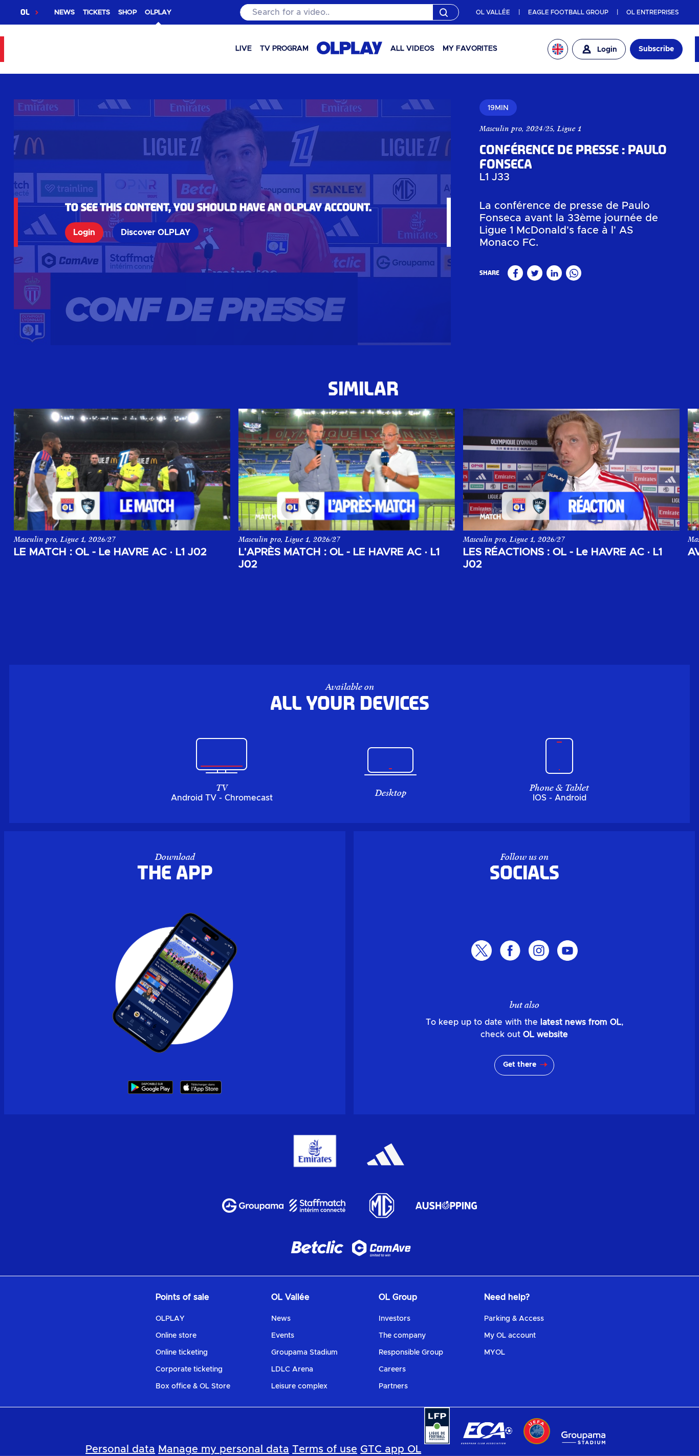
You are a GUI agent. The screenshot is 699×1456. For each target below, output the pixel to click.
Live (243, 48)
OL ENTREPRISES (652, 12)
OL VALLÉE (493, 12)
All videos (412, 48)
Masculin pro (500, 128)
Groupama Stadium (304, 1352)
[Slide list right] (662, 469)
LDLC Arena (292, 1369)
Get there (519, 1064)
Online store (176, 1335)
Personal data (120, 1449)
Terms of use (324, 1449)
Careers (392, 1369)
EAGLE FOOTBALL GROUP (568, 12)
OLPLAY (170, 1318)
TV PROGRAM (284, 48)
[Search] (350, 12)
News (281, 1318)
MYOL (494, 1352)
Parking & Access (514, 1318)
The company (402, 1335)
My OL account (510, 1335)
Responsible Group (411, 1352)
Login (84, 232)
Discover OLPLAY (155, 232)
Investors (394, 1318)
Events (282, 1335)
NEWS (64, 12)
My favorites (470, 48)
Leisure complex (299, 1386)
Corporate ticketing (189, 1369)
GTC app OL (390, 1449)
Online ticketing (182, 1352)
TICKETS (96, 12)
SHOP (127, 12)
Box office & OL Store (193, 1386)
